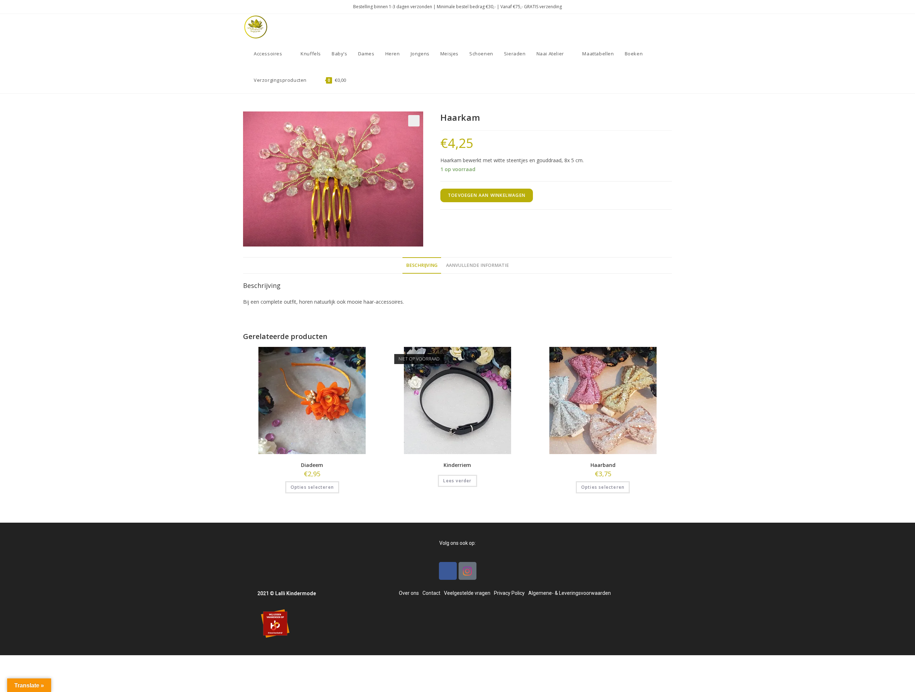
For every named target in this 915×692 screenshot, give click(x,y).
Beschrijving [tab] (421, 265)
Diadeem (312, 465)
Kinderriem (457, 465)
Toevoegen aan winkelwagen (486, 195)
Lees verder (457, 481)
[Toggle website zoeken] (358, 80)
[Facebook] (448, 571)
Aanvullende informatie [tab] (477, 265)
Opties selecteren (312, 487)
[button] (414, 120)
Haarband (602, 465)
